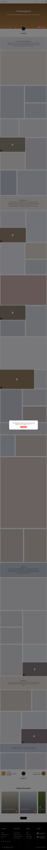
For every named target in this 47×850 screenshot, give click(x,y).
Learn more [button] (29, 424)
